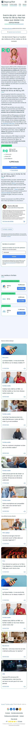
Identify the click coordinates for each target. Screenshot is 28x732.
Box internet (5, 4)
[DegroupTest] (8, 2)
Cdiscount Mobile (5, 192)
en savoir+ (9, 236)
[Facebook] (14, 709)
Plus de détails (14, 170)
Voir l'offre (21, 288)
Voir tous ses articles (7, 221)
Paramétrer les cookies (14, 725)
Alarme (24, 4)
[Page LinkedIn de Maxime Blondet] (24, 221)
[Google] (8, 709)
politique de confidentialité (10, 262)
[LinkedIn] (11, 709)
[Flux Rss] (20, 709)
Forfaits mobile (7, 229)
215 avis (20, 721)
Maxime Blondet (8, 28)
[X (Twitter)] (17, 709)
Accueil (3, 704)
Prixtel (16, 189)
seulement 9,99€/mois (9, 123)
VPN (20, 4)
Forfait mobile (13, 4)
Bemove (23, 723)
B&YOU (14, 183)
